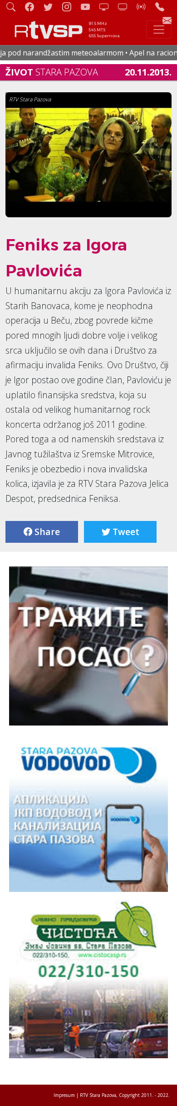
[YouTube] (89, 6)
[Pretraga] (14, 6)
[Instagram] (70, 6)
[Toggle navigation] (159, 29)
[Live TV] (107, 6)
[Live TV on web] (126, 6)
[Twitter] (52, 6)
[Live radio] (145, 6)
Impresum (64, 1095)
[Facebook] (33, 6)
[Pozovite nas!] (163, 6)
